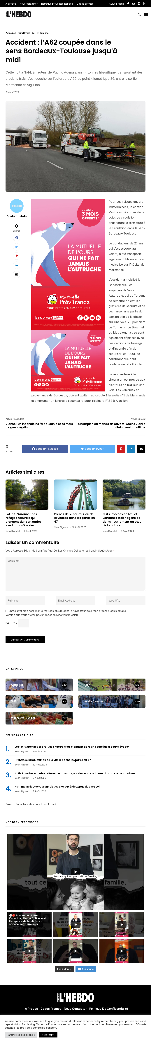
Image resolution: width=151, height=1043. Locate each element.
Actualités (11, 33)
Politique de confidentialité (108, 1008)
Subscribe (88, 968)
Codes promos (85, 3)
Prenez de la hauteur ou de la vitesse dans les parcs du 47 (74, 518)
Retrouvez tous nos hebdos (57, 3)
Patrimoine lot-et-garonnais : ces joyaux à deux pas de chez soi (57, 786)
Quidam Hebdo (16, 216)
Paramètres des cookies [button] (21, 1034)
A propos (11, 3)
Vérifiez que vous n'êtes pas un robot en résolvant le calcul (42, 614)
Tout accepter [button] (48, 1034)
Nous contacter (29, 3)
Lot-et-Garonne (40, 33)
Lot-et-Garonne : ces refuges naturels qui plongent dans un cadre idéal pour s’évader (23, 519)
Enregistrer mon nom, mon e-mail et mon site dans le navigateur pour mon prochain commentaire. (68, 610)
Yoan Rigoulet (13, 531)
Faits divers (24, 33)
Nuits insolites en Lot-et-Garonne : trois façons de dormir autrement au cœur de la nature (123, 519)
